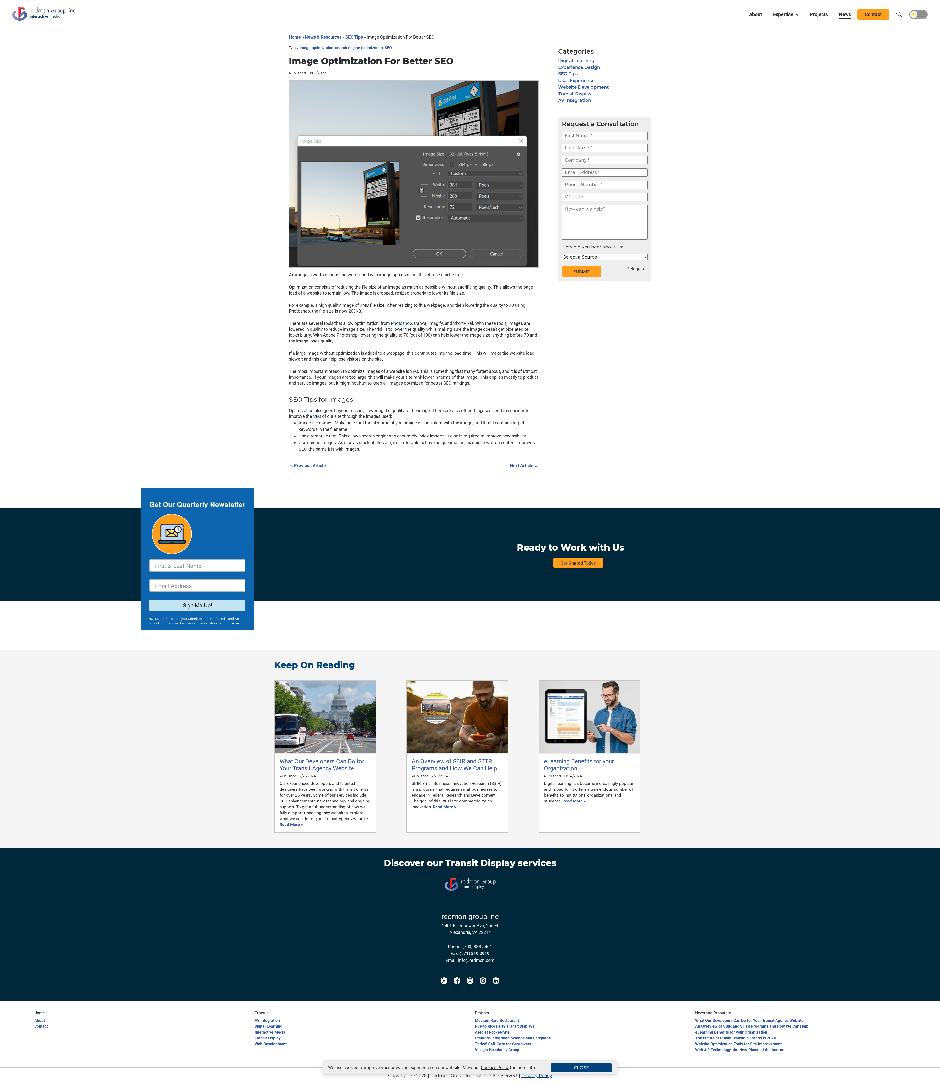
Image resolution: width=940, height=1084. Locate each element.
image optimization (316, 48)
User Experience (576, 80)
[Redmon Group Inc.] (44, 19)
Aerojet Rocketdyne (492, 1032)
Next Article (524, 465)
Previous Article (308, 465)
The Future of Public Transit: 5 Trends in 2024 (735, 1038)
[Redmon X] (444, 988)
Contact (41, 1026)
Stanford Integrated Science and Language (513, 1038)
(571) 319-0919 (474, 953)
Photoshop (401, 323)
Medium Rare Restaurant (497, 1020)
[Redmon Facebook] (457, 988)
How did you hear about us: (592, 247)
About (39, 1020)
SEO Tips (354, 37)
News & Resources (323, 37)
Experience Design (579, 67)
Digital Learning (576, 60)
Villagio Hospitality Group (497, 1050)
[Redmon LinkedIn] (496, 988)
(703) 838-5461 (477, 946)
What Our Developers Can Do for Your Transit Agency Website (749, 1020)
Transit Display (574, 93)
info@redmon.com (476, 960)
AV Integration (574, 100)
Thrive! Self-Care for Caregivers (503, 1044)
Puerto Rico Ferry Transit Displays (504, 1026)
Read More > (291, 824)
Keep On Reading (314, 665)
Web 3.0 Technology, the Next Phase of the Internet (740, 1050)
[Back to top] (927, 1077)
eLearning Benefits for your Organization (731, 1032)
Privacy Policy (536, 1075)
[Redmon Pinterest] (483, 988)
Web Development (271, 1044)
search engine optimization (359, 48)
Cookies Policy (495, 1067)
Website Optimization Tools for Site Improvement (738, 1044)
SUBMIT (582, 271)
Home (295, 37)
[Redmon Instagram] (470, 988)
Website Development (583, 87)
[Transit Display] (470, 898)
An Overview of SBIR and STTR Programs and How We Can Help (751, 1026)
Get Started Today (578, 563)
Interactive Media (270, 1032)
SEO (388, 48)
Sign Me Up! (197, 605)
